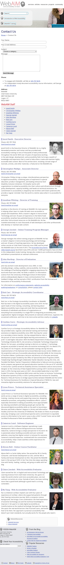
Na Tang (9, 133)
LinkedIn (55, 317)
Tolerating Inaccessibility (34, 534)
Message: (4, 54)
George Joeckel (11, 115)
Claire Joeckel (11, 131)
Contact (5, 563)
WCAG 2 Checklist (32, 548)
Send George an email (9, 235)
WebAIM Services (13, 522)
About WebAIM (12, 524)
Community (59, 4)
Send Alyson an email (8, 450)
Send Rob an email (7, 298)
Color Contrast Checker (33, 552)
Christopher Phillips (13, 111)
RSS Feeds (21, 563)
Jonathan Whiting (12, 113)
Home (3, 35)
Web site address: (5, 544)
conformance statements (24, 285)
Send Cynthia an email (9, 325)
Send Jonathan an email (9, 205)
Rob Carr (9, 120)
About (12, 563)
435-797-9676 (35, 81)
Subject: (4, 49)
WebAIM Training (10, 23)
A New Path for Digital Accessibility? (37, 540)
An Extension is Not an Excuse (35, 532)
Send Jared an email (8, 144)
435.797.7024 (5, 537)
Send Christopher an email (10, 174)
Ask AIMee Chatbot (32, 550)
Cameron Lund (11, 126)
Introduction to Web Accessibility (14, 18)
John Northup (11, 117)
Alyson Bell (10, 129)
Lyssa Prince (10, 124)
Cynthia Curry (11, 122)
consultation (22, 287)
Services (31, 4)
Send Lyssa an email (8, 390)
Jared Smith (10, 108)
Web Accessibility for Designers (35, 554)
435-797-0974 (11, 86)
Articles (37, 4)
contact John (37, 287)
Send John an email (8, 262)
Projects (51, 4)
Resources (44, 4)
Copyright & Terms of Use (42, 563)
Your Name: (5, 40)
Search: (7, 13)
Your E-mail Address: (8, 45)
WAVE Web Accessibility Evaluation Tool (38, 556)
